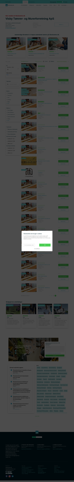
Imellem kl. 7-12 (11, 138)
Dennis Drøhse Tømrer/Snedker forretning (45, 137)
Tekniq (9, 118)
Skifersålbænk (40, 399)
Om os (39, 467)
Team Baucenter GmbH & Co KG (44, 264)
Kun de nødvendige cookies (29, 245)
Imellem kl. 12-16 (11, 141)
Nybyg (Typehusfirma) (47, 408)
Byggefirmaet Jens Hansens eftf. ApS (45, 253)
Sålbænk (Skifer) (40, 396)
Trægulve (45, 379)
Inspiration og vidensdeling (27, 467)
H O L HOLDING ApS (42, 230)
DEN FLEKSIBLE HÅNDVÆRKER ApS (45, 103)
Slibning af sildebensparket (42, 385)
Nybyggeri (39, 408)
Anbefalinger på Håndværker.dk (27, 469)
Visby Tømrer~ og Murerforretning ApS (45, 91)
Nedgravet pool (48, 393)
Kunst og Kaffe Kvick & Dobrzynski (44, 114)
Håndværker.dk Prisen (12, 131)
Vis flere (7, 103)
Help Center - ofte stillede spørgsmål (28, 472)
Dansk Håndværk (11, 112)
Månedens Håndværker (12, 129)
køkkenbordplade (45, 402)
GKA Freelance (40, 207)
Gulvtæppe (39, 379)
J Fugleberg (40, 172)
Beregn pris (32, 5)
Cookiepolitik (40, 469)
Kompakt (46, 61)
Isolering (9, 99)
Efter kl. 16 (10, 143)
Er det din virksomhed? (11, 28)
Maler (9, 101)
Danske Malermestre (11, 114)
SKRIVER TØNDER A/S (42, 195)
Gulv (8, 97)
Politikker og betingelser (42, 468)
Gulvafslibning (40, 382)
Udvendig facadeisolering (42, 376)
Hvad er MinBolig (25, 473)
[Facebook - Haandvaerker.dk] (7, 476)
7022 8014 (9, 472)
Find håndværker (24, 5)
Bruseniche (46, 399)
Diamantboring (44, 367)
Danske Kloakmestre (11, 116)
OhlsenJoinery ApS (41, 67)
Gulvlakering (47, 382)
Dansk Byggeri (10, 110)
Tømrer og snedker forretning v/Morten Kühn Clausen (48, 126)
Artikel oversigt (40, 471)
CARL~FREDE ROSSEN (42, 276)
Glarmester (10, 95)
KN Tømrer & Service (42, 149)
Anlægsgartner (10, 93)
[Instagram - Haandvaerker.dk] (10, 476)
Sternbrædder (40, 405)
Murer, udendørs (40, 393)
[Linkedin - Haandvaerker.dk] (13, 476)
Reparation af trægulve (41, 390)
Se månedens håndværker (26, 471)
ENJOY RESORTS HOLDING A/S (44, 218)
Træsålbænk (46, 405)
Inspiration (45, 5)
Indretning (49, 387)
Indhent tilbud (38, 5)
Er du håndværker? (25, 468)
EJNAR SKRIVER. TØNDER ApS (44, 287)
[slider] (12, 75)
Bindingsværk (40, 370)
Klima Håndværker (11, 134)
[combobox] (12, 68)
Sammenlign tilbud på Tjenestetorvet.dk (42, 473)
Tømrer (38, 367)
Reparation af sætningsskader (43, 373)
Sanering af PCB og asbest (42, 410)
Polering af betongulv (41, 387)
